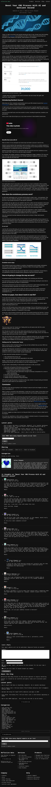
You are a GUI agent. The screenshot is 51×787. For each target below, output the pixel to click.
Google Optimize (43, 405)
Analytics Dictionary (33, 777)
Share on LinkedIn (7, 449)
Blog (43, 1)
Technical (5, 727)
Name (3, 660)
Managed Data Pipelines (43, 755)
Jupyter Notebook (7, 722)
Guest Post (5, 721)
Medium (4, 723)
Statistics (5, 725)
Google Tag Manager (7, 719)
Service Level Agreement (9, 784)
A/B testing (23, 12)
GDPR (3, 715)
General (4, 716)
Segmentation (6, 724)
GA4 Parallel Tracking (42, 757)
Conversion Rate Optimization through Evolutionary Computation (25, 371)
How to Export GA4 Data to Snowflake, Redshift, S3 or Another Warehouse (26, 425)
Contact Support (32, 775)
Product (31, 1)
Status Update (6, 726)
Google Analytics (7, 717)
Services (37, 1)
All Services (22, 755)
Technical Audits (24, 766)
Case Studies (22, 767)
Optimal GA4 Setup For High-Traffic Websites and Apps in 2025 (22, 428)
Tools (29, 12)
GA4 (3, 714)
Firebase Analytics (7, 713)
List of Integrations (42, 758)
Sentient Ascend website (15, 370)
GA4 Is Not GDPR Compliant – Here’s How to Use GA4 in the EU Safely (24, 432)
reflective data (5, 1)
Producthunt (12, 36)
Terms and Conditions (8, 780)
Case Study (5, 709)
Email (4, 663)
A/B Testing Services (25, 761)
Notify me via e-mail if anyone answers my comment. (18, 668)
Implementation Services (23, 764)
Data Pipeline (6, 711)
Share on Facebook (29, 449)
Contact (48, 1)
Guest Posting (25, 731)
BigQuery (4, 708)
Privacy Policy (6, 782)
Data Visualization (7, 712)
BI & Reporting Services (23, 759)
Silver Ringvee (34, 10)
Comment (4, 649)
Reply (5, 489)
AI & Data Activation (25, 757)
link (20, 93)
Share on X (18, 449)
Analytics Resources (33, 779)
